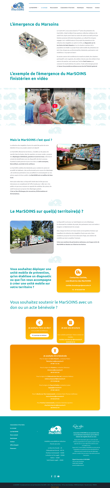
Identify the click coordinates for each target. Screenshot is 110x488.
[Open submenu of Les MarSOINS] (37, 7)
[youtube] (58, 476)
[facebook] (52, 476)
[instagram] (55, 476)
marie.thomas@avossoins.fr (55, 396)
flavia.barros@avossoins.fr (55, 361)
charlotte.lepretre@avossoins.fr (55, 405)
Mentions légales (55, 487)
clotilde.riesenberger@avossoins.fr (70, 339)
